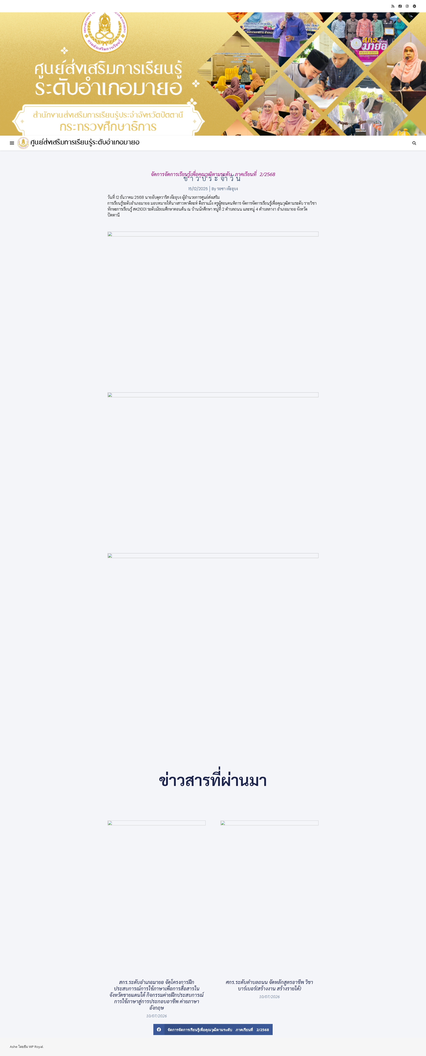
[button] (213, 1029)
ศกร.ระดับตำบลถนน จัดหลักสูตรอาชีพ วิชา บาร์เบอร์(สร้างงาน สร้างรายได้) (269, 985)
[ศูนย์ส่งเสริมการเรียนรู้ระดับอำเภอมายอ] (79, 143)
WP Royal (36, 1046)
